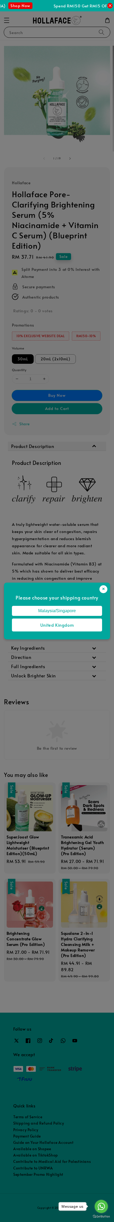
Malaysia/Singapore (57, 610)
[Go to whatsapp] (101, 1206)
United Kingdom (57, 625)
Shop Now (17, 5)
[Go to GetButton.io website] (101, 1216)
